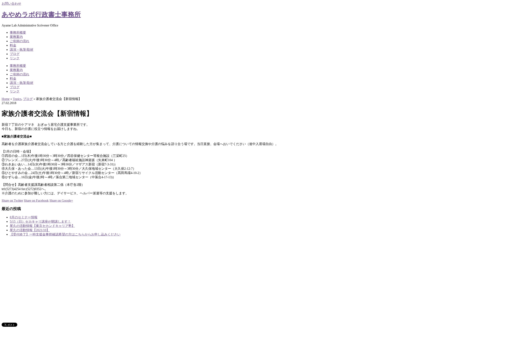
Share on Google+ (61, 200)
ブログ (15, 54)
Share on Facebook (36, 200)
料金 (13, 45)
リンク (15, 58)
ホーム (15, 275)
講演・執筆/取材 (21, 49)
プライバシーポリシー (26, 317)
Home (6, 99)
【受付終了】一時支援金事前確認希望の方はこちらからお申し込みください (65, 234)
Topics (17, 99)
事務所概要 (18, 32)
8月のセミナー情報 (23, 217)
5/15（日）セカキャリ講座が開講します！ (40, 221)
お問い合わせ (11, 3)
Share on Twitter (12, 200)
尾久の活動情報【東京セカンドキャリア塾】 (42, 226)
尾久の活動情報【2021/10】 (30, 230)
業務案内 (16, 36)
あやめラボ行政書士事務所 (41, 14)
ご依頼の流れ (19, 41)
